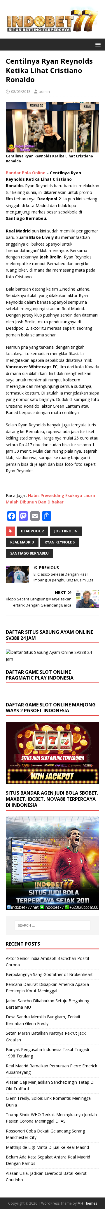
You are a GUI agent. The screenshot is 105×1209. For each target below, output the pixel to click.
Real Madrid (22, 542)
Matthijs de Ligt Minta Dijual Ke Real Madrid (47, 1147)
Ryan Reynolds (60, 542)
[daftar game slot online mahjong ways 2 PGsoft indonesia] (52, 781)
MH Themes (87, 1203)
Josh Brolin (66, 531)
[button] (97, 44)
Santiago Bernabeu (29, 553)
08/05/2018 (20, 91)
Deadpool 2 (32, 531)
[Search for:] (52, 925)
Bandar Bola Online (25, 173)
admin (44, 91)
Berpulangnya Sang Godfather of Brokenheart (49, 974)
